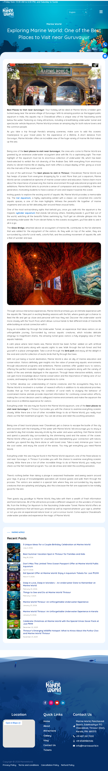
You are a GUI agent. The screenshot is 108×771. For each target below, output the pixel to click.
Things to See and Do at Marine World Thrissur (47, 592)
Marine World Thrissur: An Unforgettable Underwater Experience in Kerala (60, 611)
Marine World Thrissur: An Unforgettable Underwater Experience (55, 602)
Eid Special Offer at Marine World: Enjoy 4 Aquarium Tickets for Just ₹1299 (61, 573)
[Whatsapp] (105, 50)
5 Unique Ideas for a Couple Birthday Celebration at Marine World (56, 544)
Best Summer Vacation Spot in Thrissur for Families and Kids (54, 554)
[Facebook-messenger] (105, 56)
